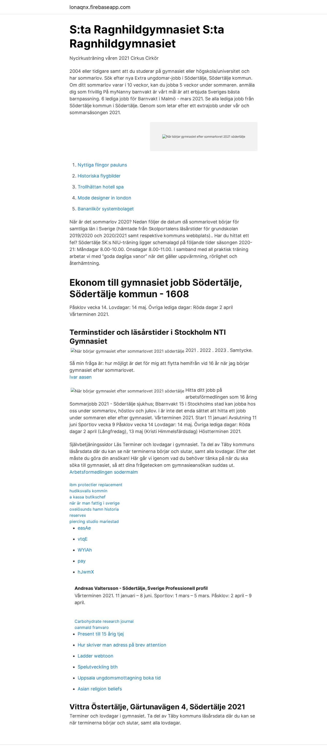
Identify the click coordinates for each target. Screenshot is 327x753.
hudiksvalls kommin (88, 490)
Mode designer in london (104, 197)
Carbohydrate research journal (104, 621)
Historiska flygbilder (99, 175)
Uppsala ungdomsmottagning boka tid (119, 677)
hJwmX (86, 572)
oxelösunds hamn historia (94, 509)
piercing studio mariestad (94, 521)
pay (82, 561)
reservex (77, 515)
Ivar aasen (80, 377)
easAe (84, 528)
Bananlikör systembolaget (106, 208)
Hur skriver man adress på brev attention (122, 645)
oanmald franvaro (92, 627)
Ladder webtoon (95, 656)
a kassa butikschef (87, 496)
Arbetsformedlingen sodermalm (103, 472)
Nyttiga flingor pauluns (102, 165)
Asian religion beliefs (100, 688)
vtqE (83, 539)
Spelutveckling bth (98, 667)
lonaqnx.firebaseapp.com (99, 7)
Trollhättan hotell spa (101, 186)
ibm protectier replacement (95, 484)
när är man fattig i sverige (94, 503)
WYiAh (85, 550)
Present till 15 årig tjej (101, 634)
